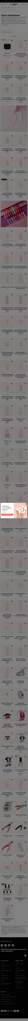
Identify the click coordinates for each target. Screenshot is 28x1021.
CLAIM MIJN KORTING (7, 514)
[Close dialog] (26, 504)
